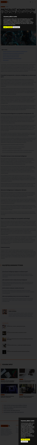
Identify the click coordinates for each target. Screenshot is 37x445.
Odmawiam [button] (10, 27)
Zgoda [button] (5, 27)
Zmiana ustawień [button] (16, 27)
